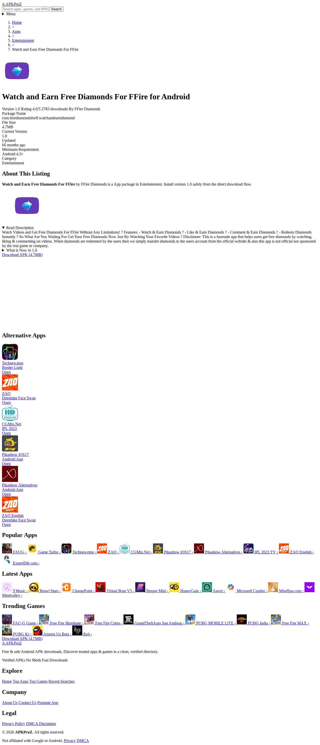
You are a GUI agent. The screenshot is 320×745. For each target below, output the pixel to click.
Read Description (20, 228)
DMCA (83, 740)
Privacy (70, 740)
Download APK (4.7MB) (22, 255)
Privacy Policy (13, 723)
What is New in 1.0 (21, 250)
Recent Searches (61, 681)
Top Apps (20, 681)
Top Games (38, 681)
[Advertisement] (152, 292)
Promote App (47, 702)
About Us (10, 702)
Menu (11, 14)
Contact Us (27, 702)
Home (7, 681)
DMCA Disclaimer (41, 723)
